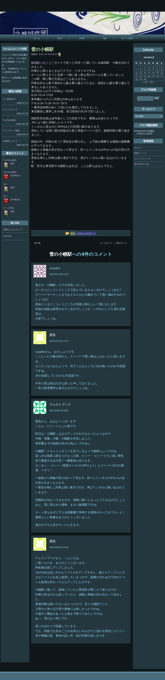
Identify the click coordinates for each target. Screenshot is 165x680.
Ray (105, 38)
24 (149, 76)
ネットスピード (10, 109)
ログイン (138, 147)
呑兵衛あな (15, 175)
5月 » (152, 82)
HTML (82, 38)
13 (162, 70)
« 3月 (145, 82)
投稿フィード (140, 153)
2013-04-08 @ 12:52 (58, 547)
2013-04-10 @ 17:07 (58, 341)
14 (136, 73)
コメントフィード (142, 158)
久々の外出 (9, 208)
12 (157, 70)
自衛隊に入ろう (10, 141)
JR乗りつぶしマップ (12, 229)
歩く (6, 184)
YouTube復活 (9, 120)
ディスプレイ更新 (11, 130)
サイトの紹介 (127, 38)
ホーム (37, 38)
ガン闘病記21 (9, 99)
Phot (59, 38)
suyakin (54, 268)
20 (161, 73)
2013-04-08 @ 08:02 (58, 410)
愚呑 (12, 163)
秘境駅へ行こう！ (42, 62)
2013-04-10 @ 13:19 (58, 274)
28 (136, 79)
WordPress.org (141, 164)
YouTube (7, 236)
